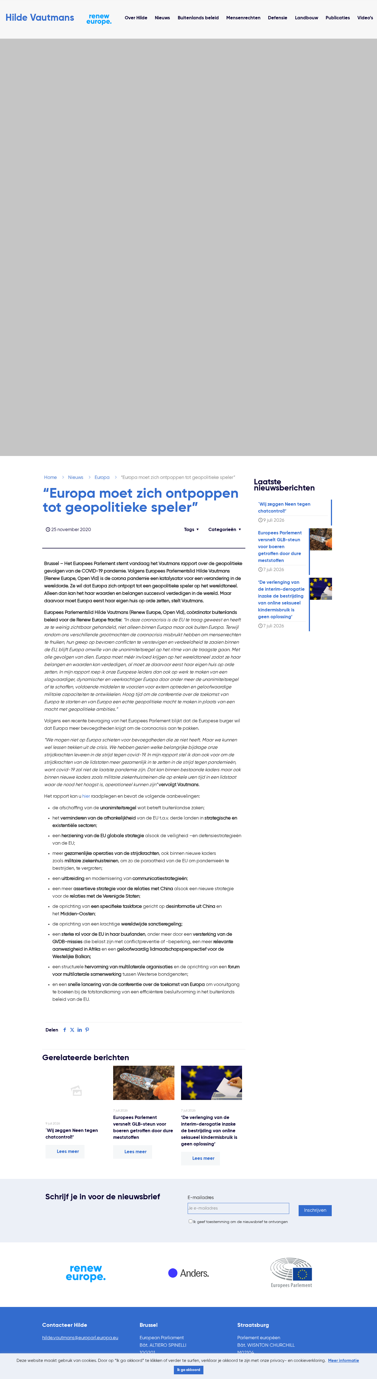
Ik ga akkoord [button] (188, 1370)
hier (86, 796)
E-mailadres (201, 1197)
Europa (102, 477)
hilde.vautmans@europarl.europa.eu (80, 1338)
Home (50, 477)
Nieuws (75, 477)
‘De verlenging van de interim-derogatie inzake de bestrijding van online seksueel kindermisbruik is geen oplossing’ (209, 1131)
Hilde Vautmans (40, 18)
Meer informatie (343, 1361)
